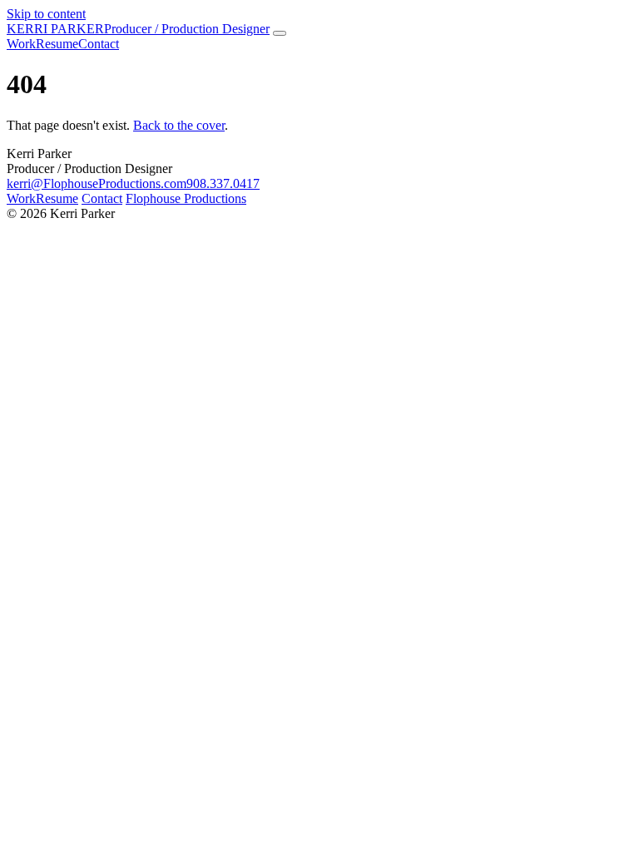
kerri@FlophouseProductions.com (96, 183)
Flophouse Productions (186, 198)
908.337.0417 (223, 183)
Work (21, 198)
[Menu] (279, 33)
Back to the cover (179, 125)
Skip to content (46, 14)
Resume (57, 198)
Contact (102, 198)
